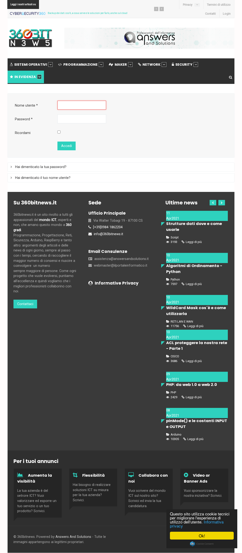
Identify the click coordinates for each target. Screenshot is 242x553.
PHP (173, 392)
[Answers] (149, 38)
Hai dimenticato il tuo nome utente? (42, 178)
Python (175, 279)
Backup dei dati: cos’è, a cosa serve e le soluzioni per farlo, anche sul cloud (87, 13)
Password (24, 119)
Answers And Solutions (74, 537)
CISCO (174, 356)
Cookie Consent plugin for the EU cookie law (202, 543)
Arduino (176, 434)
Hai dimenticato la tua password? (40, 167)
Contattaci (25, 304)
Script (174, 237)
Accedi (66, 146)
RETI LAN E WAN (181, 321)
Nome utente (26, 106)
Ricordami (22, 133)
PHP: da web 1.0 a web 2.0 (191, 384)
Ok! (202, 536)
